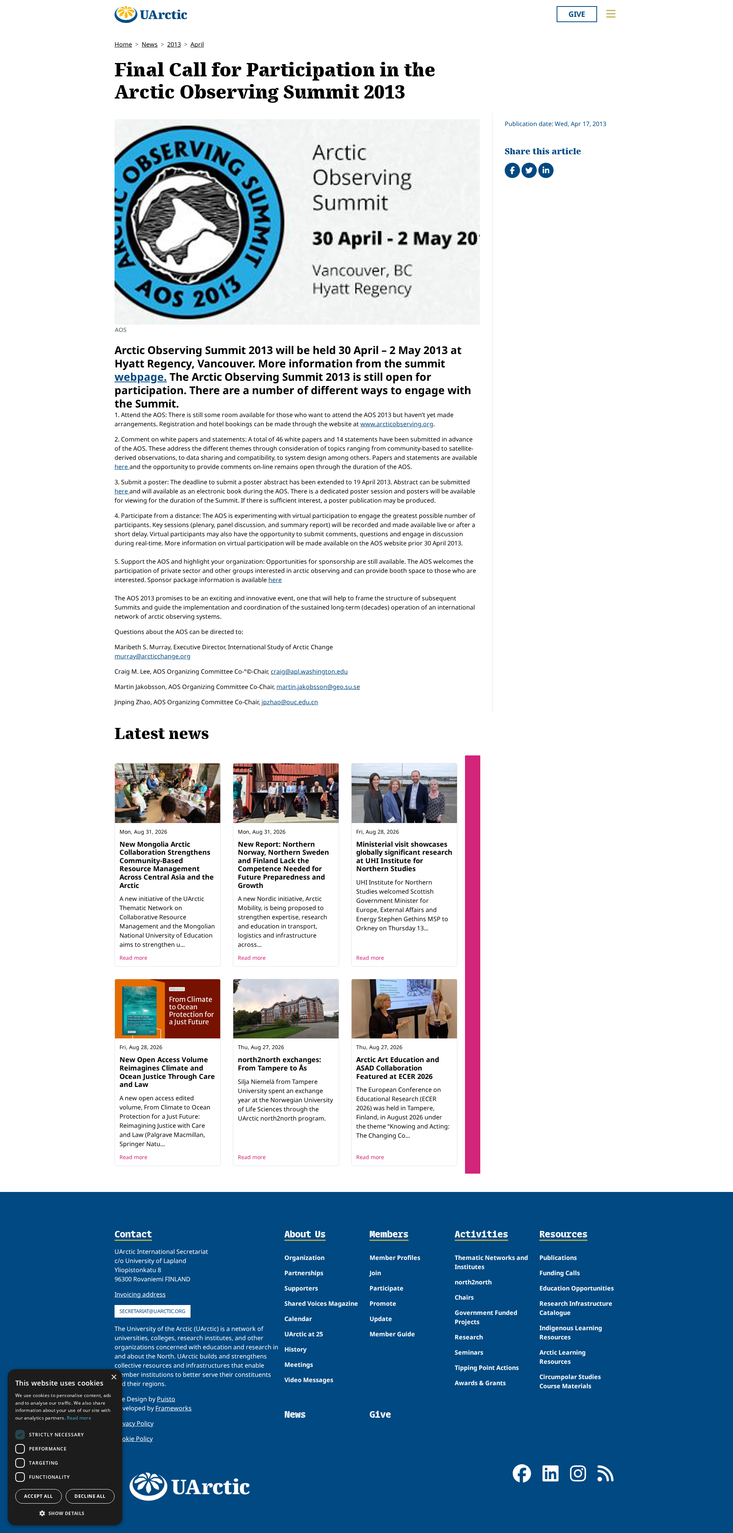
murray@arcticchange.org (153, 656)
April (197, 44)
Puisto (166, 1399)
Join (375, 1273)
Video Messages (308, 1380)
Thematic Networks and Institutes (491, 1262)
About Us (305, 1235)
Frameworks (173, 1408)
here (122, 466)
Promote (383, 1303)
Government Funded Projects (486, 1317)
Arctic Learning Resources (562, 1357)
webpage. (141, 376)
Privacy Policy (134, 1423)
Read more (133, 957)
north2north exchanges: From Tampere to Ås (279, 1063)
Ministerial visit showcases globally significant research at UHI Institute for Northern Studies (404, 856)
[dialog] (65, 1447)
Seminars (469, 1352)
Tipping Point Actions (487, 1367)
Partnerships (303, 1273)
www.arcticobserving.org (396, 424)
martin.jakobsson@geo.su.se (318, 686)
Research (469, 1337)
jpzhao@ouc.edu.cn (290, 702)
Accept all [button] (38, 1496)
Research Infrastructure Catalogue (575, 1308)
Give (576, 14)
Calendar (298, 1319)
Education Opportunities (576, 1288)
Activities (481, 1235)
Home (123, 44)
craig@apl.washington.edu (309, 671)
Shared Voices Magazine (321, 1303)
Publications (558, 1257)
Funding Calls (559, 1273)
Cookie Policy (134, 1438)
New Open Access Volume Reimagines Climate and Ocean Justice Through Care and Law (167, 1072)
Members (389, 1235)
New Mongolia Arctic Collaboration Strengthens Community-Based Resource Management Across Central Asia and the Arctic (166, 864)
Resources (563, 1235)
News (150, 44)
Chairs (464, 1297)
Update (381, 1319)
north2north (473, 1282)
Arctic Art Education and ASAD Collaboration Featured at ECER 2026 (397, 1067)
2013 (174, 44)
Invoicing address (140, 1294)
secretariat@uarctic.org (152, 1311)
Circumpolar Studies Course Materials (570, 1381)
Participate (387, 1288)
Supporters (301, 1288)
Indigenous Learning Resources (570, 1332)
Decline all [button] (89, 1496)
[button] (65, 1513)
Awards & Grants (480, 1383)
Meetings (298, 1364)
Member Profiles (395, 1257)
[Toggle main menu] (610, 13)
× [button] (113, 1377)
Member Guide (392, 1334)
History (295, 1349)
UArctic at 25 (303, 1334)
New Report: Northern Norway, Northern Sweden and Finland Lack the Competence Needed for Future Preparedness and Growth (283, 864)
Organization (304, 1257)
